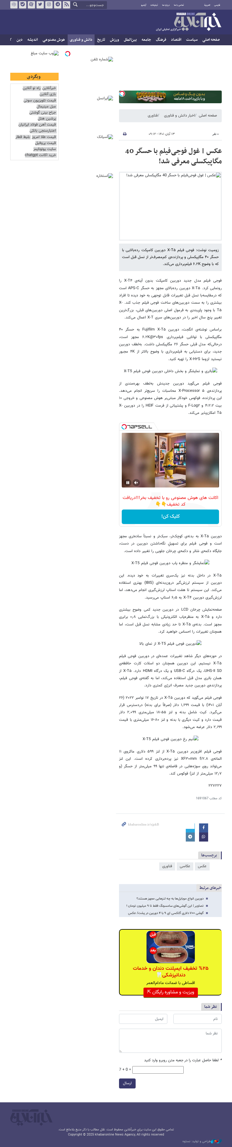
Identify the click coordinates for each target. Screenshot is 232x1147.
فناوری (153, 116)
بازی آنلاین (48, 94)
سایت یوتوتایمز (44, 149)
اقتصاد (176, 40)
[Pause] (127, 482)
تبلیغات (154, 5)
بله (22, 4)
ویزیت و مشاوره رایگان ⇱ (170, 992)
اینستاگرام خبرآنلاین (49, 4)
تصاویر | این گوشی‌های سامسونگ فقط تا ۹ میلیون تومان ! (165, 906)
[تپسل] (122, 94)
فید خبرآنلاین (66, 4)
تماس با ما (179, 5)
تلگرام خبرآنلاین (57, 4)
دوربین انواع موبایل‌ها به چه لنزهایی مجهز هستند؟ (170, 898)
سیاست (192, 40)
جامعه (146, 40)
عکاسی (185, 866)
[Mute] (136, 482)
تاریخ (101, 40)
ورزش (114, 40)
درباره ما (166, 5)
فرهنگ (161, 40)
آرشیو (143, 5)
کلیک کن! (170, 516)
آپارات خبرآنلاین (31, 4)
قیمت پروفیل (45, 143)
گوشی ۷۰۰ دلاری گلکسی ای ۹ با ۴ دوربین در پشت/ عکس (166, 913)
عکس (202, 866)
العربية (207, 5)
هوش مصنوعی (54, 40)
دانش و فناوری (81, 40)
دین (20, 40)
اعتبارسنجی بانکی (43, 131)
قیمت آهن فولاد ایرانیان (37, 125)
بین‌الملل (130, 40)
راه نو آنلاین (31, 88)
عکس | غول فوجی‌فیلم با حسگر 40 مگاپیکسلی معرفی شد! (173, 156)
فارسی (217, 5)
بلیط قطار (22, 137)
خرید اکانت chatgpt (40, 155)
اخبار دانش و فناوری (179, 116)
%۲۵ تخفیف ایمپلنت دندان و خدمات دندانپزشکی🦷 (170, 972)
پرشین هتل (47, 119)
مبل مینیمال (46, 107)
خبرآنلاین (188, 22)
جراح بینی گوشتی (42, 113)
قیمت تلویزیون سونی (40, 101)
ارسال (127, 1083)
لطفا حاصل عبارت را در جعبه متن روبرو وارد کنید (183, 1060)
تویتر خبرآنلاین (40, 4)
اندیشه (32, 40)
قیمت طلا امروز (44, 137)
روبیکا (14, 4)
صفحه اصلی (211, 40)
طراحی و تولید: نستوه (196, 1141)
